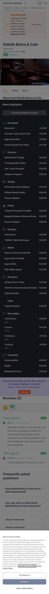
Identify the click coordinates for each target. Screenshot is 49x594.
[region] (24, 562)
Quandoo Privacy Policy (27, 566)
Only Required (24, 575)
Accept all (24, 582)
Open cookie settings (24, 588)
